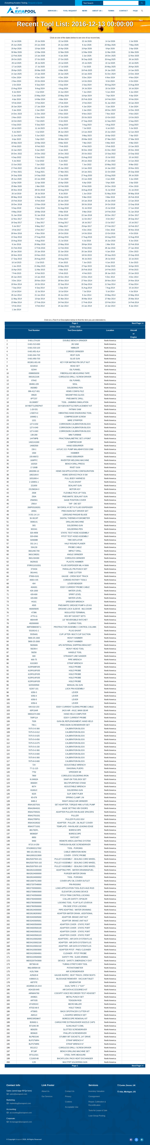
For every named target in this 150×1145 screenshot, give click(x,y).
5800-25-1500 (34, 638)
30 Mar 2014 (87, 299)
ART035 (34, 1000)
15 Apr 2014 (40, 299)
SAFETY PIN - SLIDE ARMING (75, 957)
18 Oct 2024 (63, 81)
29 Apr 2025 (134, 67)
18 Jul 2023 (16, 128)
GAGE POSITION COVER (75, 500)
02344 (34, 370)
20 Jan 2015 (16, 277)
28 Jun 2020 (16, 179)
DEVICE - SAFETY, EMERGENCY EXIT (75, 961)
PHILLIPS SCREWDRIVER (75, 1033)
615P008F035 (34, 667)
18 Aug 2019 (86, 190)
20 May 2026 (110, 45)
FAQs (135, 11)
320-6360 (34, 536)
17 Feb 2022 (16, 168)
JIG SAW (75, 344)
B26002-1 (34, 1022)
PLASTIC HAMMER (75, 562)
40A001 (34, 587)
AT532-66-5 (34, 1008)
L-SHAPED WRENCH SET (75, 1015)
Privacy (68, 1096)
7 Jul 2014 (86, 291)
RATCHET (74, 837)
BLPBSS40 (34, 1037)
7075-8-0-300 (34, 758)
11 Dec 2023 (40, 114)
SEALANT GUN (75, 486)
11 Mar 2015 (40, 270)
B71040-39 (34, 1026)
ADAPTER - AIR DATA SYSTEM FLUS (75, 943)
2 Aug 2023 (133, 125)
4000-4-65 (34, 580)
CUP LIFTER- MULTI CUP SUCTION (75, 634)
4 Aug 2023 (110, 125)
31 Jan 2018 (133, 212)
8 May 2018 (16, 212)
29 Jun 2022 (87, 161)
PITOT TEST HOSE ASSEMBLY (75, 536)
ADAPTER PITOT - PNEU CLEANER (75, 950)
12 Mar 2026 (40, 52)
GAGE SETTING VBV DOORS (75, 808)
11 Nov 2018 (63, 204)
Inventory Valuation (96, 1091)
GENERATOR (75, 982)
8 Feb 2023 (16, 146)
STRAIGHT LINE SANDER (75, 656)
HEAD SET (75, 366)
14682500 (34, 446)
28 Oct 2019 (40, 190)
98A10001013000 (33, 855)
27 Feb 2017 (110, 226)
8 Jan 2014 (133, 306)
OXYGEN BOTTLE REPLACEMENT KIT (75, 406)
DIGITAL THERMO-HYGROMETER (75, 518)
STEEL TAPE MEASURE (75, 1055)
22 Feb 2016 (133, 244)
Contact (123, 11)
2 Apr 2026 (133, 49)
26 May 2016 (39, 244)
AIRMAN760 (34, 993)
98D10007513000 (33, 881)
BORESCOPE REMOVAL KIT (74, 1019)
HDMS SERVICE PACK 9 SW (75, 475)
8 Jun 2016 (16, 244)
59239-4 (33, 649)
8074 (34, 787)
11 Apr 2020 (40, 183)
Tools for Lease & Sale (97, 1110)
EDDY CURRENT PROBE (75, 718)
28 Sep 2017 (133, 219)
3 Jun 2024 (16, 96)
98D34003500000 (33, 924)
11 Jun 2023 (16, 136)
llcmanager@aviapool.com (20, 1122)
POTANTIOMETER (75, 968)
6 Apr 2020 (86, 183)
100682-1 (34, 417)
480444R (34, 620)
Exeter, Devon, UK (127, 1085)
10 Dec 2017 (133, 215)
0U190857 (34, 402)
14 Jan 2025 (133, 70)
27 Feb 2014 (40, 302)
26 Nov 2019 (16, 190)
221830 (34, 486)
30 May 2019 (133, 194)
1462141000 (34, 442)
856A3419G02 (34, 823)
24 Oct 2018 (110, 204)
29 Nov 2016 (16, 233)
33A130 (34, 547)
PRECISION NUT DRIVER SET (75, 511)
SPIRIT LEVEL (75, 594)
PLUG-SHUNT (75, 482)
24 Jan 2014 (63, 306)
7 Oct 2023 (39, 121)
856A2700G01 (34, 812)
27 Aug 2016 (40, 237)
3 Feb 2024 (40, 103)
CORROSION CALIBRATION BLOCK (75, 424)
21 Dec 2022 (110, 150)
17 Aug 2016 (86, 237)
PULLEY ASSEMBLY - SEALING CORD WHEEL (75, 859)
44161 (34, 602)
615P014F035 (34, 678)
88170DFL (34, 830)
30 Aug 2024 (110, 85)
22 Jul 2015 (134, 259)
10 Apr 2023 (110, 136)
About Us (96, 11)
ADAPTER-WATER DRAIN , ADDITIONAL (75, 913)
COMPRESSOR (75, 442)
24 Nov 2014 (133, 281)
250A (34, 497)
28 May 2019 (16, 197)
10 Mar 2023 (40, 143)
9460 (34, 841)
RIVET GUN (75, 467)
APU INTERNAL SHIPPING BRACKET (74, 645)
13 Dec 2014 (86, 277)
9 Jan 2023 (40, 150)
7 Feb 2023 (63, 146)
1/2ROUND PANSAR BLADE (75, 515)
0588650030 (34, 373)
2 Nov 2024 (16, 81)
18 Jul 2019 (40, 194)
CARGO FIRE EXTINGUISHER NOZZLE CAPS (75, 1022)
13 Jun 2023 (87, 132)
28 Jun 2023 (63, 132)
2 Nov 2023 (16, 117)
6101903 (34, 663)
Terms (111, 11)
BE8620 (34, 1033)
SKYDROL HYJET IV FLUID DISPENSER (75, 507)
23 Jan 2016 (40, 252)
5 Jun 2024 (110, 92)
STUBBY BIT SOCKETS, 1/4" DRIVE (75, 1037)
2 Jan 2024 (40, 110)
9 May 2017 (40, 226)
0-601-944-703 (34, 355)
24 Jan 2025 (110, 70)
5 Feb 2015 (63, 273)
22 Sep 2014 (63, 284)
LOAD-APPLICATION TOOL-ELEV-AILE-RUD (75, 888)
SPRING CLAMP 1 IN (75, 797)
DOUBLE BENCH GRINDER (75, 341)
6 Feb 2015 (40, 273)
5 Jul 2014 (110, 291)
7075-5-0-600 (34, 754)
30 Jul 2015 (87, 259)
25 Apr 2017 (87, 226)
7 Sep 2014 (16, 288)
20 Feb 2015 (86, 270)
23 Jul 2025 (87, 63)
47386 (34, 613)
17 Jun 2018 (133, 208)
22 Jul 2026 (63, 41)
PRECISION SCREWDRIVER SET (75, 725)
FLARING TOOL (75, 623)
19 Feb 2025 (86, 70)
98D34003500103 (33, 935)
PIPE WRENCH (75, 660)
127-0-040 (34, 428)
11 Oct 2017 (87, 219)
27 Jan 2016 (133, 248)
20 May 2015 (63, 266)
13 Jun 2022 (16, 165)
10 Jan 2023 (16, 150)
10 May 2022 (110, 165)
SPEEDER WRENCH (75, 602)
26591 (34, 511)
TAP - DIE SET (75, 504)
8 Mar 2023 (63, 143)
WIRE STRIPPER (75, 420)
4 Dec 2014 (133, 277)
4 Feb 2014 (40, 306)
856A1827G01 (34, 805)
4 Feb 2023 (87, 146)
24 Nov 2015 (40, 255)
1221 (34, 420)
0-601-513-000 (34, 344)
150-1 (34, 449)
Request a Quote (35, 3)
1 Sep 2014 (63, 288)
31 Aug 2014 (86, 288)
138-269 (33, 435)
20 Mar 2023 (16, 143)
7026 (34, 721)
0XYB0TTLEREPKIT (34, 406)
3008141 (34, 522)
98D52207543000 (33, 961)
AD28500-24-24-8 (33, 986)
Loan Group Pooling (96, 1116)
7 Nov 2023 (110, 114)
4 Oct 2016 (133, 233)
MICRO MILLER (75, 1004)
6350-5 (34, 700)
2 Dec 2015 (133, 252)
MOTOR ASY (75, 489)
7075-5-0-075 (34, 743)
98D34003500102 (33, 932)
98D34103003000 (33, 950)
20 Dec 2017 (110, 215)
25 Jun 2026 (16, 45)
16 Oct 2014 (40, 284)
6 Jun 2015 (110, 262)
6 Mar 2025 (63, 70)
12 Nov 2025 (133, 56)
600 (34, 656)
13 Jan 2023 (133, 146)
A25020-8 (34, 975)
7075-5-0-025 (34, 736)
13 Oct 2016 (110, 233)
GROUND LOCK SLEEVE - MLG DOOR (75, 609)
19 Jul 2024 (110, 88)
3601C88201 (33, 554)
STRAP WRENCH (75, 663)
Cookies (68, 1102)
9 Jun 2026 (86, 45)
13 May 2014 (133, 295)
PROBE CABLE (75, 547)
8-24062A (34, 779)
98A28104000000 (33, 874)
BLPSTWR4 (34, 1040)
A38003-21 (34, 979)
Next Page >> (138, 323)
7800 (34, 776)
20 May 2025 (110, 67)
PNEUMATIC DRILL (74, 399)
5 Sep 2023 (40, 125)
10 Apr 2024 (87, 96)
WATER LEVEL (75, 591)
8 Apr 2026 (110, 49)
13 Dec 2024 (133, 74)
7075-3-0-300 (34, 729)
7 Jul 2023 (86, 128)
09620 (34, 395)
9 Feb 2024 (133, 99)
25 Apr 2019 (63, 197)
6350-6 (34, 703)
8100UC (34, 790)
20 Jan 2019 (63, 201)
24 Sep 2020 (16, 175)
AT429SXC (34, 1004)
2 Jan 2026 (86, 56)
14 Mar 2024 (40, 99)
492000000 (34, 623)
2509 (34, 493)
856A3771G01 (34, 826)
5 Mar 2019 (86, 197)
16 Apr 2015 (134, 266)
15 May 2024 (39, 96)
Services (52, 11)
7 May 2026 (134, 45)
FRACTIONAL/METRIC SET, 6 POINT (75, 439)
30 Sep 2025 (86, 59)
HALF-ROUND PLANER (75, 544)
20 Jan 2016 (87, 252)
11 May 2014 (16, 299)
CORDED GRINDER (75, 352)
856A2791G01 (34, 816)
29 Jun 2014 (16, 295)
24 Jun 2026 (40, 45)
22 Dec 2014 (63, 277)
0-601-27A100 (34, 341)
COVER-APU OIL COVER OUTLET (75, 881)
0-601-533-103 (34, 348)
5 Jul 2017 (16, 226)
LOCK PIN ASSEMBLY (75, 689)
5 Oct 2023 (63, 121)
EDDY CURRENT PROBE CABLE (75, 587)
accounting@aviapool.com (20, 1113)
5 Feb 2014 (16, 306)
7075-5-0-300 (34, 750)
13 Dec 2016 (63, 230)
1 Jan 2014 (16, 310)
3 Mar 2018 (86, 212)
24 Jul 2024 (87, 88)
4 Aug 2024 (63, 88)
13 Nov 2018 (40, 204)
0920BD (33, 388)
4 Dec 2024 (40, 78)
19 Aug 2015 (63, 259)
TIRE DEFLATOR (75, 540)
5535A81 (34, 634)
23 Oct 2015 (63, 255)
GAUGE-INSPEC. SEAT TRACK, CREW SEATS (74, 975)
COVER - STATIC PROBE (75, 855)
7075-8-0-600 (34, 761)
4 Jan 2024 (86, 107)
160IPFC (34, 460)
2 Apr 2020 (133, 183)
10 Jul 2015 (16, 262)
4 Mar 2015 (63, 270)
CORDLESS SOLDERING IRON (75, 776)
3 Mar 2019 (110, 197)
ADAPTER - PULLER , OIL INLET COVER (75, 823)
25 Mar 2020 (16, 186)
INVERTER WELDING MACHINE (75, 460)
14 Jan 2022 (87, 168)
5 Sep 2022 (40, 157)
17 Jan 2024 (40, 107)
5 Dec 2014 (110, 277)
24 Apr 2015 (110, 266)
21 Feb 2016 (16, 248)
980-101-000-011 (34, 852)
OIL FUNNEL (75, 370)
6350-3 (34, 692)
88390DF (34, 834)
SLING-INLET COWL (75, 1026)
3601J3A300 (34, 558)
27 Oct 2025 (40, 59)
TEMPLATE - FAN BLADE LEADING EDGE (75, 826)
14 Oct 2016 (87, 233)
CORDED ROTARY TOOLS (75, 580)
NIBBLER (75, 348)
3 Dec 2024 (87, 78)
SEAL (75, 384)
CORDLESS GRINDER (75, 558)
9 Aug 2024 (40, 88)
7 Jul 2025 (86, 67)
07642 (34, 380)
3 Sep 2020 (63, 175)
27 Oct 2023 (63, 117)
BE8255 (34, 1030)
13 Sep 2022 (110, 154)
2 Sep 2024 (87, 85)
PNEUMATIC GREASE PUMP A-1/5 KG (75, 605)
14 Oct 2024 (87, 81)
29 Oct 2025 (16, 59)
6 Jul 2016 (86, 241)
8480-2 (34, 801)
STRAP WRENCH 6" (75, 1044)
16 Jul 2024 (134, 88)
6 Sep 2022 (16, 157)
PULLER (75, 816)
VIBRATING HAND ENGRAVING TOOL (75, 413)
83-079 (34, 797)
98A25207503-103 (34, 866)
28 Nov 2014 (63, 281)
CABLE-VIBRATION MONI (75, 852)
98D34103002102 (33, 946)
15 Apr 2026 (40, 49)
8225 (34, 794)
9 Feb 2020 (87, 186)
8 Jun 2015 (63, 262)
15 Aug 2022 (63, 157)
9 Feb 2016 (87, 248)
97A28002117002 (33, 848)
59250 (34, 652)
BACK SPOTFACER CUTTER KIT (75, 1011)
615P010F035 (34, 671)
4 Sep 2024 (63, 85)
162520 (34, 464)
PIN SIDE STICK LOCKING (74, 906)
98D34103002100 (33, 943)
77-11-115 (34, 768)
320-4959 (34, 533)
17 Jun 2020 (63, 179)
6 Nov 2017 (63, 219)
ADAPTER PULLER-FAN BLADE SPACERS (75, 812)
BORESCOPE (75, 830)
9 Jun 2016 (133, 241)
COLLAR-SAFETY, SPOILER (75, 899)
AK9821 (34, 997)
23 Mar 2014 (16, 302)
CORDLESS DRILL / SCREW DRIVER (75, 377)
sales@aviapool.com (18, 1094)
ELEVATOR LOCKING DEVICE (75, 892)
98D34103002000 (33, 939)
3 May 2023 (87, 136)
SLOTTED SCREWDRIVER (75, 1030)
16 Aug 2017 (63, 223)
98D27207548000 (33, 885)
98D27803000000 (33, 903)
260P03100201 (34, 507)
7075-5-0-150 (34, 747)
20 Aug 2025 (110, 59)
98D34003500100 (33, 928)
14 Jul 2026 (110, 41)
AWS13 (34, 1015)
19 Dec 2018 (16, 204)
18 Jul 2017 (87, 223)
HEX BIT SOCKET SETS (75, 616)
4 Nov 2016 (40, 233)
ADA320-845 (33, 990)
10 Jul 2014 (63, 291)
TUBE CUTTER (75, 573)
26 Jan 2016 (16, 252)
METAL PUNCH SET (75, 997)
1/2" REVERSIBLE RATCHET (75, 620)
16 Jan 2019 (110, 201)
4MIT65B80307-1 (34, 627)
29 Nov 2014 (40, 281)
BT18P (34, 1051)
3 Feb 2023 (110, 146)
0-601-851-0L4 (34, 352)
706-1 (34, 725)
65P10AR (34, 710)
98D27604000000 (33, 899)
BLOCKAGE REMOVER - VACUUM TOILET (75, 979)
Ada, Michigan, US (127, 1092)
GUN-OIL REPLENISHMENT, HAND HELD (75, 721)
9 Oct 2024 (110, 81)
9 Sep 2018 (16, 208)
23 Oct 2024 (40, 81)
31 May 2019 (110, 194)
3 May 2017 (63, 226)
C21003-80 (34, 1059)
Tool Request (70, 11)
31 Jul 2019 (110, 190)
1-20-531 (34, 409)
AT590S (34, 1011)
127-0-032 (34, 424)
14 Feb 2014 (133, 302)
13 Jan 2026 (40, 56)
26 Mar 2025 (40, 70)
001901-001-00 (34, 362)
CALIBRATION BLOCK (75, 729)
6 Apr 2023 (16, 139)
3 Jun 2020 (133, 179)
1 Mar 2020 (40, 186)
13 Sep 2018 (133, 204)
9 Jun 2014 (86, 295)
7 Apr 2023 (133, 136)
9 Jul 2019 (63, 194)
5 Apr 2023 (39, 139)
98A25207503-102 (34, 863)
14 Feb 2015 (110, 270)
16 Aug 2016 (110, 237)
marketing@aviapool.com (20, 1103)
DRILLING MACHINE (75, 522)
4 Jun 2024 (133, 92)
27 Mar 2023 (110, 139)
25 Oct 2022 (87, 154)
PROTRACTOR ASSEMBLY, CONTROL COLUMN (75, 627)
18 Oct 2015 (87, 255)
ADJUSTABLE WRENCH (75, 765)
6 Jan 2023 (63, 150)
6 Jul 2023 (110, 128)
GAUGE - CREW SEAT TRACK (75, 576)
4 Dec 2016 (87, 230)
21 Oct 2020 (110, 172)
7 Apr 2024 (110, 96)
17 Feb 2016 (40, 248)
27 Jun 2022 (110, 161)
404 (34, 584)
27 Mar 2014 (110, 299)
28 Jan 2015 (110, 273)
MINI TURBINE (75, 435)
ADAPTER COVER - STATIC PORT (75, 924)
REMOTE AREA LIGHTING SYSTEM (75, 841)
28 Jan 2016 (110, 248)
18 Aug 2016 (63, 237)
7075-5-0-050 (34, 739)
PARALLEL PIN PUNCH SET (75, 569)
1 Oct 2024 (16, 85)
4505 (34, 605)
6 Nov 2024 (110, 78)
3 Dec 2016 (110, 230)
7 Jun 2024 (86, 92)
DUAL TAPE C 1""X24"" (75, 986)
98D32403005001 (33, 921)
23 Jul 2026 (40, 41)
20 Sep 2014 (86, 284)
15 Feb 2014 (110, 302)
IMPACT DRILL (75, 551)
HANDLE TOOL (75, 652)
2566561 (34, 500)
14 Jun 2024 (63, 92)
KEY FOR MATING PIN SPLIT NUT (75, 362)
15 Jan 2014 (87, 306)
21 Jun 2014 (40, 295)
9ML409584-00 (34, 968)
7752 (34, 772)
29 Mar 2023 (63, 139)
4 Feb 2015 (87, 273)
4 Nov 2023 (133, 114)
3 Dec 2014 (16, 281)
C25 (34, 1062)
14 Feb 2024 (110, 99)
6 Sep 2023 (133, 121)
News (84, 11)
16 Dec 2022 (40, 154)
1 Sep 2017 (40, 223)
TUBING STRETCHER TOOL (74, 964)
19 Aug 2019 (63, 190)
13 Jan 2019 (133, 201)
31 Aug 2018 (63, 208)
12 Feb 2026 (16, 56)
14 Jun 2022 (133, 161)
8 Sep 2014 (133, 284)
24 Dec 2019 (110, 186)
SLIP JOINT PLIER (75, 794)
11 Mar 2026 (110, 52)
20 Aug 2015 (40, 259)
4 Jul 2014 (133, 291)
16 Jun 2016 (110, 241)
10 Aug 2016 (16, 241)
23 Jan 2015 (133, 273)
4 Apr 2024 (133, 96)
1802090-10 (34, 471)
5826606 (34, 645)
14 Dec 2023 (133, 110)
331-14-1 (34, 544)
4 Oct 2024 (133, 81)
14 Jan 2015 (40, 277)
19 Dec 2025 (110, 56)
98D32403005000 (33, 917)
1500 (34, 453)
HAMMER (75, 453)
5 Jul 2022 (16, 161)
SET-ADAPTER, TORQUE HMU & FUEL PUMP (75, 805)
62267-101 (33, 689)
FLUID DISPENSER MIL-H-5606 (75, 565)
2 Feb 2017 (40, 230)
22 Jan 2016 (63, 252)
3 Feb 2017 (16, 230)
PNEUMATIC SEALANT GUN (75, 497)
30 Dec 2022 (86, 150)
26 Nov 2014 (110, 281)
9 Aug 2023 (63, 125)
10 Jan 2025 (63, 74)
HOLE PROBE (75, 667)
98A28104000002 (33, 877)
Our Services (47, 1096)
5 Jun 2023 (40, 136)
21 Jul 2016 (63, 241)
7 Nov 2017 (40, 219)
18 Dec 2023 (110, 110)
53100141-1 (34, 631)
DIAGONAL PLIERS (75, 768)
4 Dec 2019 (133, 186)
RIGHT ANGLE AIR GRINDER (75, 801)
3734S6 (34, 569)
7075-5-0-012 (34, 732)
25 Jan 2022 (40, 168)
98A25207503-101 (34, 859)
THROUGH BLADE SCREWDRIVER (75, 845)
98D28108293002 (33, 913)
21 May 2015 (39, 266)
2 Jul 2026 (133, 41)
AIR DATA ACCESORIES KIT (75, 990)
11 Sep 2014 (110, 284)
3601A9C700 (33, 551)
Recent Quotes (50, 3)
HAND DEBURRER (75, 446)
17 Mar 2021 (63, 172)
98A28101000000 (33, 870)
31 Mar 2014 (63, 299)
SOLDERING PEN (75, 388)
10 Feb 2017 (133, 226)
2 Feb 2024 (63, 103)
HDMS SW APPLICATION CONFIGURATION (75, 471)
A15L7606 (34, 972)
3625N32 (34, 562)
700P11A (34, 718)
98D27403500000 (33, 895)
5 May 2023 (63, 136)
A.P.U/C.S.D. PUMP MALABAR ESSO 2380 (75, 449)
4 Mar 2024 (63, 99)
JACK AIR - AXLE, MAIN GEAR (75, 710)
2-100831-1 (34, 482)
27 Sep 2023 (86, 121)
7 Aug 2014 (110, 288)
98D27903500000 (33, 906)
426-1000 (34, 591)
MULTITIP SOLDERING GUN (75, 1062)
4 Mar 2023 (133, 143)
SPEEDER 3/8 (75, 772)
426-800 (33, 598)
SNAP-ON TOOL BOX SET (75, 779)
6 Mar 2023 (110, 143)
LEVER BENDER (75, 584)
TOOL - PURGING (75, 848)
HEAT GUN (75, 355)
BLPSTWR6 (34, 1044)
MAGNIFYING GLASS (75, 395)
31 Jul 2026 (16, 41)
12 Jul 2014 (40, 291)
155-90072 (33, 457)
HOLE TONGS (75, 1008)
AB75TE (34, 982)
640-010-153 (34, 707)
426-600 (33, 594)
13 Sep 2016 (16, 237)
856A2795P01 (34, 819)
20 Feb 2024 (86, 99)
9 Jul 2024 (16, 92)
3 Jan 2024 (110, 107)
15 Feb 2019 (16, 201)
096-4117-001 (34, 391)
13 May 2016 (63, 244)
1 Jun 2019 (86, 194)
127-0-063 (34, 431)
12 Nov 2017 (16, 219)
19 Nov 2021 (133, 168)
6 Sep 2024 (40, 85)
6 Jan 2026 (63, 56)
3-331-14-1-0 (34, 515)
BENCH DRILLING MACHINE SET (75, 1051)
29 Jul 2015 (110, 259)
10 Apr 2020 (63, 183)
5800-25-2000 (34, 641)
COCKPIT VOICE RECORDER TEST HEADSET (75, 993)
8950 (34, 837)
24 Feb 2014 (63, 302)
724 (34, 765)
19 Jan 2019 (87, 201)
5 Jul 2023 (133, 128)
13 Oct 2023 (110, 117)
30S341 (34, 529)
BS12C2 (34, 1048)
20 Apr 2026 (16, 49)
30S (34, 526)
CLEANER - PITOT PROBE (75, 953)
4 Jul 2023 (40, 132)
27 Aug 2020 (86, 175)
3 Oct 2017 (110, 219)
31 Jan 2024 (110, 103)
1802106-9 (33, 475)
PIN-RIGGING (75, 885)
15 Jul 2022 (110, 157)
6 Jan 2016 (110, 252)
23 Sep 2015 (133, 255)
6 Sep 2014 (40, 288)
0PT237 (34, 399)
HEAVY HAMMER (75, 638)
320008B (34, 540)
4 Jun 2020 (110, 179)
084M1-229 (34, 384)
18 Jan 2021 (87, 172)
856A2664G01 (34, 808)
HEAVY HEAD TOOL (75, 649)
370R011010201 (34, 565)
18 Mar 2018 (40, 212)
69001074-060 (34, 714)
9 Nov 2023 (63, 114)
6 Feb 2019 (40, 201)
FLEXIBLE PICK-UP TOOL (75, 493)
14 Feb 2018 (110, 212)
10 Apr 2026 (63, 49)
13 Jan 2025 (40, 74)
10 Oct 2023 (16, 121)
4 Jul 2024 (40, 92)
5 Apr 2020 (110, 183)
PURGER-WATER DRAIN (75, 874)
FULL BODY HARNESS (75, 478)
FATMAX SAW (75, 409)
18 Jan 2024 (16, 107)
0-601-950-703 (34, 359)
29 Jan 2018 (63, 215)
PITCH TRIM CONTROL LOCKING (75, 895)
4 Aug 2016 (40, 241)
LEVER (75, 692)
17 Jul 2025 (16, 67)
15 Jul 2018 (110, 208)
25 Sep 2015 (110, 255)
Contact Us (69, 1091)
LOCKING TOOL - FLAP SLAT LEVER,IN (75, 903)
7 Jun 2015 (86, 262)
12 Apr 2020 (16, 183)
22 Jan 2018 (87, 215)
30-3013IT (34, 518)
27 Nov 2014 (86, 281)
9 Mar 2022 (133, 165)
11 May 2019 (40, 197)
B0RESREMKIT (34, 1019)
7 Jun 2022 (40, 165)
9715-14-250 (34, 845)
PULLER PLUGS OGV (75, 819)
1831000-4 (33, 478)
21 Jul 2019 (134, 190)
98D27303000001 (33, 888)
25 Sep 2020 (133, 172)
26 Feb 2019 (133, 197)
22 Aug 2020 (110, 175)
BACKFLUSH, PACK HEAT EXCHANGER (75, 1059)
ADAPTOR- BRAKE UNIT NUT (75, 917)
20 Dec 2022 (133, 150)
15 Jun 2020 (87, 179)
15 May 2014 (110, 295)
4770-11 (34, 616)
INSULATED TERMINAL (75, 613)
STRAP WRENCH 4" (75, 1040)
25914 (34, 504)
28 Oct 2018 (87, 204)
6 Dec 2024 (16, 78)
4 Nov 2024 (133, 78)
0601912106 (34, 377)
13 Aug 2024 (133, 85)
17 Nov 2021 (16, 172)
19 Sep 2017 (16, 223)
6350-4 (34, 696)
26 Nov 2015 (16, 255)
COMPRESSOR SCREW (75, 417)
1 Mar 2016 (110, 244)
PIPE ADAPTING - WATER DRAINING (75, 910)
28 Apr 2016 (87, 244)
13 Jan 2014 (110, 306)
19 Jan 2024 (133, 103)
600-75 (34, 660)
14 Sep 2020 (40, 175)
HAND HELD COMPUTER (75, 714)
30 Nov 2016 (133, 230)
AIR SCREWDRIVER (75, 972)
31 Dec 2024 (110, 74)
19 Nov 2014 (16, 284)
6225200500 (34, 685)
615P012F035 (34, 674)
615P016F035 (34, 681)
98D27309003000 (33, 892)
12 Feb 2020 (63, 186)
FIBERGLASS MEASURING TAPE (75, 373)
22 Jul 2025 (110, 63)
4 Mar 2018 (63, 212)
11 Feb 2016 (63, 248)
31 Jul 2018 (87, 208)
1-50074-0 (34, 413)
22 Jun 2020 (40, 179)
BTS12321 (33, 1055)
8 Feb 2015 (133, 270)
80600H (34, 783)
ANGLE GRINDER (75, 554)
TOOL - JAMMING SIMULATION (75, 402)
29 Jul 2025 (134, 59)
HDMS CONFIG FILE (75, 391)
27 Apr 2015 (87, 266)
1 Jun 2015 (16, 266)
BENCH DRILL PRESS (75, 464)
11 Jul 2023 (40, 128)
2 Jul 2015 (40, 262)
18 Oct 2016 (63, 233)
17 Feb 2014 (86, 302)
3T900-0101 (34, 576)
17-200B (34, 467)
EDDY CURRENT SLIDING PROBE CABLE (75, 707)
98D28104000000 (33, 910)
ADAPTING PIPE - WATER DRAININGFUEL (75, 870)
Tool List (45, 3)
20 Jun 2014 (63, 295)
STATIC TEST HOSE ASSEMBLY (75, 533)
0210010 (34, 366)
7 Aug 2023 (87, 125)
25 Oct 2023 (87, 117)
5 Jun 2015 (133, 262)
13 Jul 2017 (110, 223)
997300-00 (33, 964)
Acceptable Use (71, 1107)
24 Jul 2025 (63, 63)
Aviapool (19, 1139)
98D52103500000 (33, 957)
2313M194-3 (34, 489)
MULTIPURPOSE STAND (75, 783)
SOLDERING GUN (75, 526)
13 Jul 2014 (16, 291)
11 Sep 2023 (110, 121)
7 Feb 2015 (16, 273)
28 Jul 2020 (134, 175)
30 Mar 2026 (16, 52)
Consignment (94, 1096)
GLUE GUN (75, 359)
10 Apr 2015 (16, 270)
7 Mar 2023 (86, 143)
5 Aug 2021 (40, 172)
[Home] (21, 10)
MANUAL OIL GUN (75, 685)
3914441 (34, 573)
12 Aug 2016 (133, 237)
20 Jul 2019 (16, 194)
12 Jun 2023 (133, 132)
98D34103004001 (33, 953)
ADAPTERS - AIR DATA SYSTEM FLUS (75, 939)
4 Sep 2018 (40, 208)
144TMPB (34, 439)
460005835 (34, 609)
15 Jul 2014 (134, 288)
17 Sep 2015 (16, 259)
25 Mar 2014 (133, 299)
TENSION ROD (75, 1000)
